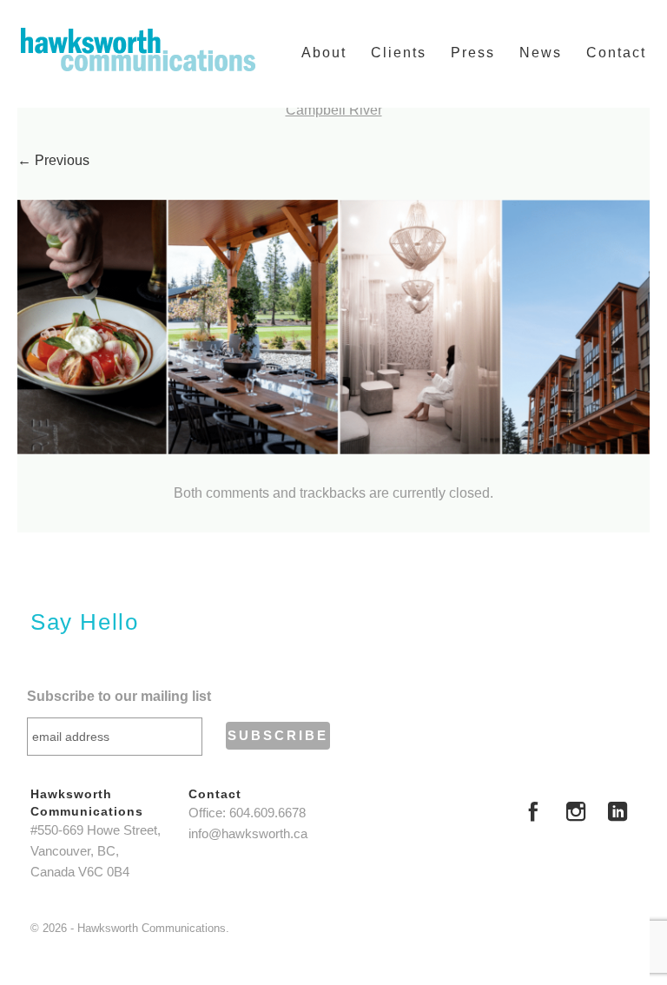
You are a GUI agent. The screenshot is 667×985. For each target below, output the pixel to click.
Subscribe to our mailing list (119, 696)
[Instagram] (575, 814)
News (540, 52)
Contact (616, 52)
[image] (333, 327)
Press (473, 52)
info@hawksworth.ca (247, 834)
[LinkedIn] (617, 814)
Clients (398, 52)
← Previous (53, 160)
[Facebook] (533, 814)
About (324, 52)
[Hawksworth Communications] (138, 49)
